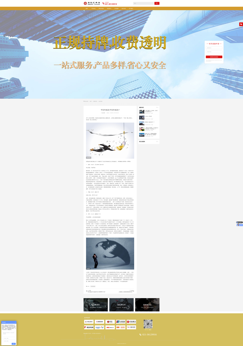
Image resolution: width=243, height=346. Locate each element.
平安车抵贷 (93, 286)
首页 (87, 8)
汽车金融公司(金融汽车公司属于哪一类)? (96, 291)
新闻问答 (95, 101)
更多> (157, 107)
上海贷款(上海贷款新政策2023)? (126, 291)
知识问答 (124, 8)
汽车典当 (93, 8)
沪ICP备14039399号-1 (96, 333)
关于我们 (131, 8)
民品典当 (109, 8)
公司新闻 (116, 8)
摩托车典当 (101, 8)
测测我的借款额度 (214, 57)
